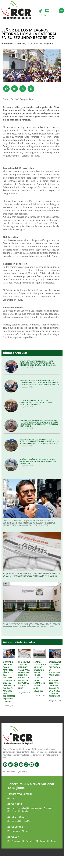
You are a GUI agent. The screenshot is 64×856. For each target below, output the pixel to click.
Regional (49, 43)
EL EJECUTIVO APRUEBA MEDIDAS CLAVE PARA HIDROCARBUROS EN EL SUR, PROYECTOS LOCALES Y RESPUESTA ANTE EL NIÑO (31, 574)
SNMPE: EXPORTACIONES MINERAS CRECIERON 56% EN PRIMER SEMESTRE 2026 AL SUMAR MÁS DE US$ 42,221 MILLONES (31, 625)
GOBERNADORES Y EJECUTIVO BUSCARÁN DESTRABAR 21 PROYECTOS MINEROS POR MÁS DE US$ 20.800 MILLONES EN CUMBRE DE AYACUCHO (39, 442)
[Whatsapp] (26, 764)
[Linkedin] (31, 764)
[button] (6, 88)
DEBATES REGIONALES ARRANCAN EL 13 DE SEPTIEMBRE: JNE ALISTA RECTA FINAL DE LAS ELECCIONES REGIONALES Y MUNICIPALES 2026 (37, 363)
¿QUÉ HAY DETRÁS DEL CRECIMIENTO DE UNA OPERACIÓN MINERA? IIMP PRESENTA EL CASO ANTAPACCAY (37, 461)
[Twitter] (10, 764)
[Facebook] (5, 764)
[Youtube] (21, 764)
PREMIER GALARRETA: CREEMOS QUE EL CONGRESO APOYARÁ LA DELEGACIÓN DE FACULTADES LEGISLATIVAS (35, 402)
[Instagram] (16, 764)
